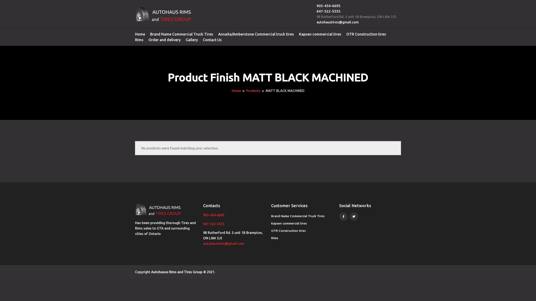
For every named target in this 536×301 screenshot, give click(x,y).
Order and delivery (164, 40)
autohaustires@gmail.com (338, 22)
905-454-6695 (328, 6)
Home (140, 34)
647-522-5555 (328, 11)
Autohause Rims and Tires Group (176, 272)
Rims (139, 40)
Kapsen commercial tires (320, 34)
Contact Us (212, 40)
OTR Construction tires (366, 34)
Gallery (192, 40)
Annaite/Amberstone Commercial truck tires (256, 34)
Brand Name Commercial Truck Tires (181, 34)
